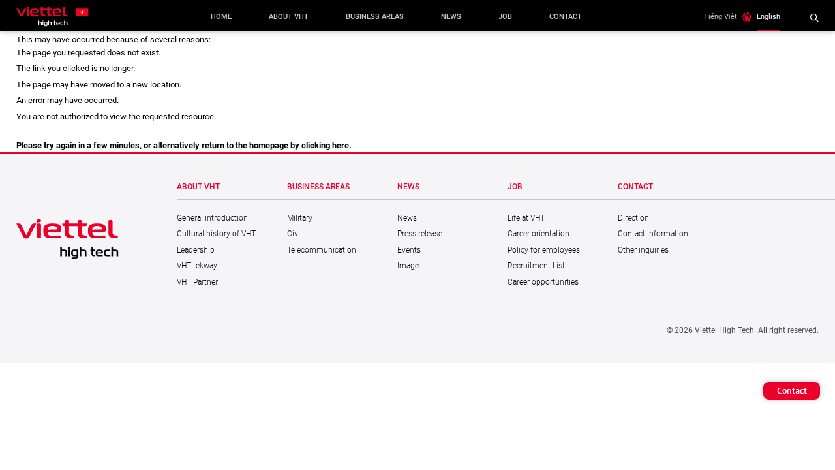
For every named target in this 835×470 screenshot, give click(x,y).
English (768, 16)
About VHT (289, 16)
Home (221, 16)
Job (505, 16)
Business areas (375, 16)
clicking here (325, 145)
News (451, 16)
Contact (792, 390)
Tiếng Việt (720, 16)
